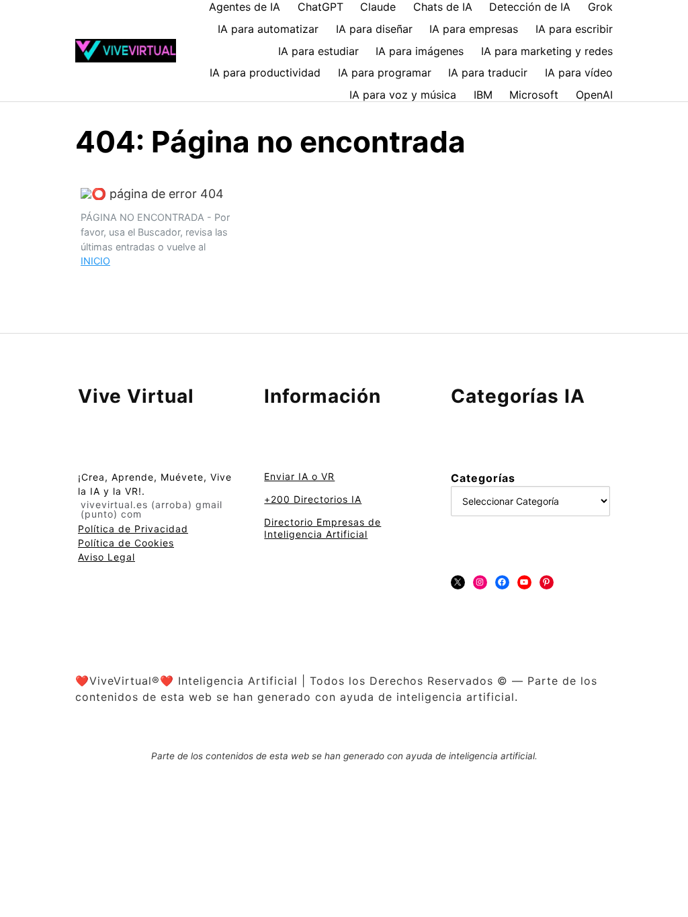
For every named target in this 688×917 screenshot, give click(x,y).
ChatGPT (320, 6)
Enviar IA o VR (299, 476)
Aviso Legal (106, 557)
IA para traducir (487, 72)
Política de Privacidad (133, 528)
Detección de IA (529, 6)
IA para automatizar (268, 29)
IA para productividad (265, 72)
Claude (378, 6)
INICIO (95, 261)
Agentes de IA (244, 6)
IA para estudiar (318, 51)
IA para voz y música (402, 94)
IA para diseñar (374, 29)
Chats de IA (442, 6)
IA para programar (384, 72)
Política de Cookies (126, 542)
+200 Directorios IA (312, 499)
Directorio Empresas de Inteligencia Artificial (322, 528)
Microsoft (533, 94)
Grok (600, 6)
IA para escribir (574, 29)
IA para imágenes (420, 51)
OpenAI (594, 94)
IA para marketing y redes (547, 51)
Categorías (483, 478)
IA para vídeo (579, 72)
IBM (483, 94)
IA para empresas (473, 29)
